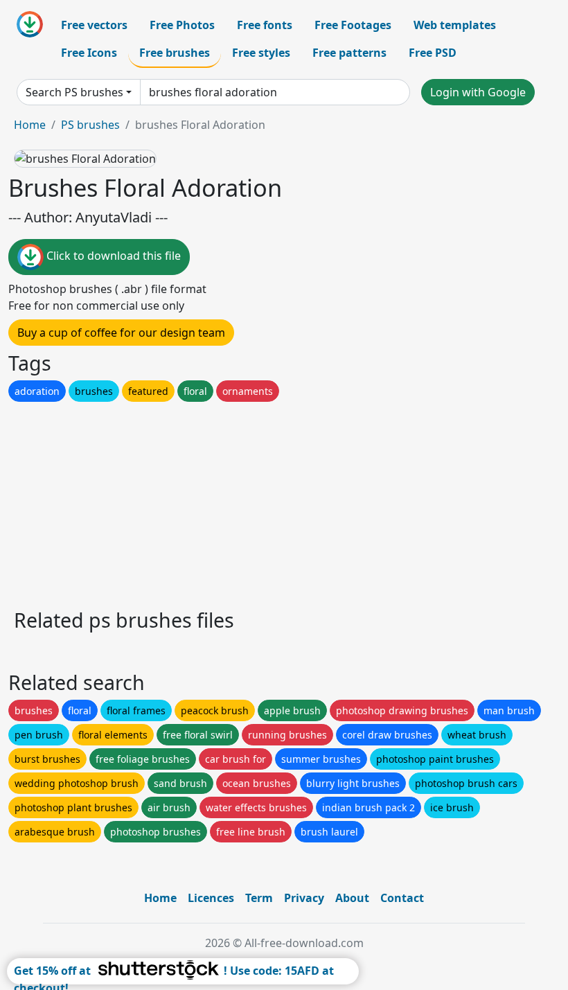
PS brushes (90, 124)
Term (259, 897)
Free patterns (349, 52)
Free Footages (352, 25)
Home (30, 124)
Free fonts (264, 25)
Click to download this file (112, 255)
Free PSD (432, 52)
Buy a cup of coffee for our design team (121, 332)
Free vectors (94, 25)
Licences (211, 897)
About (352, 897)
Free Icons (89, 52)
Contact (402, 897)
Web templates (455, 25)
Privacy (304, 897)
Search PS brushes (74, 92)
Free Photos (182, 25)
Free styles (261, 52)
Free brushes (174, 52)
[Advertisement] (284, 502)
